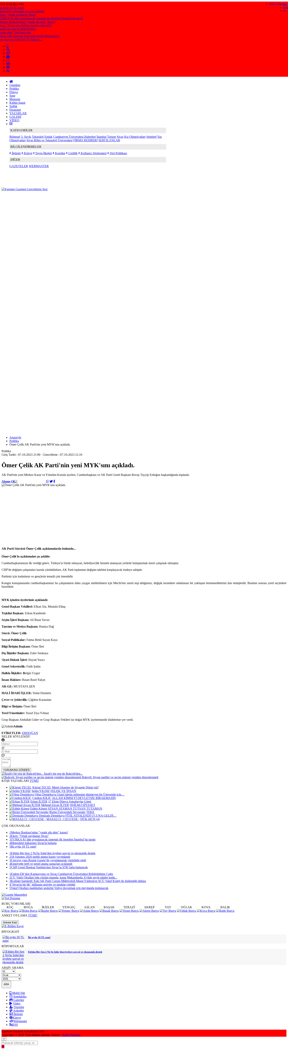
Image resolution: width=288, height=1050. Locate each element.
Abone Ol (8, 481)
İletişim (16, 153)
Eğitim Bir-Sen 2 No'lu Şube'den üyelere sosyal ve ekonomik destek (52, 853)
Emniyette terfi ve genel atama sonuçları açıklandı (40, 863)
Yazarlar (18, 1007)
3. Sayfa (26, 136)
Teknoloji (38, 136)
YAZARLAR (18, 113)
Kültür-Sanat (17, 102)
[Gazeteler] (8, 63)
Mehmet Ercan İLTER (55, 805)
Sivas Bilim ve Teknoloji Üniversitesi (49, 140)
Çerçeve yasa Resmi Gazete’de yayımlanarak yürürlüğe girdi (47, 860)
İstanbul (101, 136)
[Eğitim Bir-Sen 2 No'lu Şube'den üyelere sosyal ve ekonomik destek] (14, 962)
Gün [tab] (285, 4)
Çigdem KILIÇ (41, 798)
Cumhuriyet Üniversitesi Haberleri (74, 136)
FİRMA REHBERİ (85, 140)
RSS (15, 1024)
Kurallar (59, 153)
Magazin (14, 99)
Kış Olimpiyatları (135, 136)
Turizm (111, 136)
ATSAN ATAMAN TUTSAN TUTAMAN (75, 808)
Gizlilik (73, 153)
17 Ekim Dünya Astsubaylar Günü (69, 801)
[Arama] (8, 49)
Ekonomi (15, 109)
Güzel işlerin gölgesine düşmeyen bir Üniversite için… (90, 794)
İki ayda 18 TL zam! (22, 846)
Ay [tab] (284, 10)
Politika (14, 88)
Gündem (14, 85)
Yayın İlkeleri (43, 153)
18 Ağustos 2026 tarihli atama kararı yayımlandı (39, 856)
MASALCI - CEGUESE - (63, 819)
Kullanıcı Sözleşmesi (93, 153)
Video (16, 1003)
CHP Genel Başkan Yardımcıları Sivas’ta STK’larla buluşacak (48, 867)
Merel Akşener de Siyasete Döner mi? (75, 787)
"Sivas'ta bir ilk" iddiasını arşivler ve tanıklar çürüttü (42, 884)
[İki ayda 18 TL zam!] (14, 940)
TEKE (90, 812)
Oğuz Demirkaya (46, 794)
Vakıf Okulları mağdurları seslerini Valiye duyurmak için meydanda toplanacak (58, 888)
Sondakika (19, 996)
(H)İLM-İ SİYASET (82, 805)
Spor (12, 95)
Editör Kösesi (38, 808)
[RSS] (7, 70)
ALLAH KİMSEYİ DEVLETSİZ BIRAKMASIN (84, 798)
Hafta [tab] (285, 7)
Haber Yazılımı (71, 1034)
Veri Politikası (118, 153)
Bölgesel (14, 136)
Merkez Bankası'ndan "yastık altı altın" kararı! (38, 832)
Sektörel (151, 136)
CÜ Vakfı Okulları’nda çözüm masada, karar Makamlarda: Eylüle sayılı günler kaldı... (63, 877)
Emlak (48, 136)
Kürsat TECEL (41, 787)
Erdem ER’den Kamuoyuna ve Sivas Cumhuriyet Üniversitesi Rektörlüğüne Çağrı (61, 874)
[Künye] (8, 67)
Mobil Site (18, 993)
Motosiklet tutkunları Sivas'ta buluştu (33, 843)
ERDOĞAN (30, 733)
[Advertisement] (73, 200)
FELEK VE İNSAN (63, 791)
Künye (27, 153)
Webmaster (20, 1021)
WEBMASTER (39, 166)
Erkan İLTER (38, 801)
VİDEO (14, 120)
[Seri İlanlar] (7, 60)
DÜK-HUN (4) (90, 819)
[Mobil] (7, 46)
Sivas (120, 136)
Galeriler (18, 1000)
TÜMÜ (34, 780)
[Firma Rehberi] (8, 56)
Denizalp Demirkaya (52, 815)
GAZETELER (18, 166)
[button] (11, 123)
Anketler (18, 1010)
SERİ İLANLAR (109, 140)
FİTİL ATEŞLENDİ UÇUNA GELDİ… (90, 815)
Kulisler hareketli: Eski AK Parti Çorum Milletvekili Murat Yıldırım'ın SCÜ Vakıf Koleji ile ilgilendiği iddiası (77, 881)
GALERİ (15, 116)
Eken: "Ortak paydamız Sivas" (29, 836)
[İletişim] (8, 53)
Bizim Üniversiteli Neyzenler (67, 812)
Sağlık (13, 106)
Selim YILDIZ (41, 791)
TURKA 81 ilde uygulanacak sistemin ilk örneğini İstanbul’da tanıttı (52, 839)
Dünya (13, 92)
